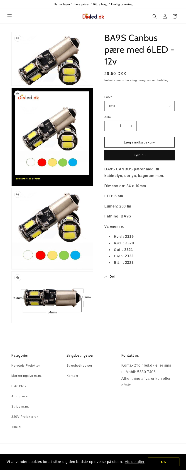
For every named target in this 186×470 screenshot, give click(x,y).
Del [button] (112, 276)
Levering (131, 80)
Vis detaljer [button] (134, 462)
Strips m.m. (20, 406)
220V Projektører (24, 416)
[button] (10, 16)
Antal (108, 117)
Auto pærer (20, 396)
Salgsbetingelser (79, 365)
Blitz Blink (19, 386)
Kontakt (72, 375)
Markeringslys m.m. (26, 375)
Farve (108, 97)
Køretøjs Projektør (25, 365)
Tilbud (16, 427)
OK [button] (163, 462)
